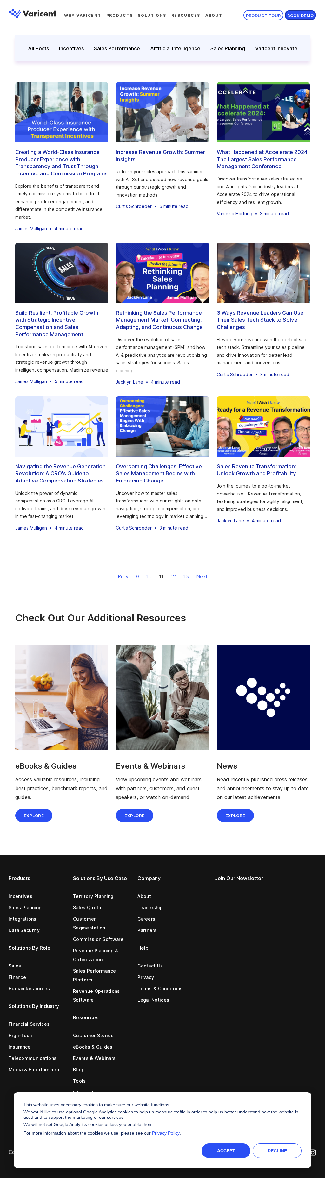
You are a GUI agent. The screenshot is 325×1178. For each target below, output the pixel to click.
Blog (78, 1069)
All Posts (38, 48)
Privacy (145, 977)
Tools (79, 1081)
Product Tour (263, 15)
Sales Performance (117, 48)
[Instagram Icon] (312, 1152)
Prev (123, 576)
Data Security (24, 930)
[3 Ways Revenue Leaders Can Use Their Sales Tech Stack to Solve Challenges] (263, 273)
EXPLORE (134, 815)
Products (119, 15)
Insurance (20, 1046)
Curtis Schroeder (134, 206)
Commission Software (98, 939)
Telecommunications (32, 1058)
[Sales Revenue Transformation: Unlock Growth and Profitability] (263, 426)
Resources (185, 15)
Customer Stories (93, 1035)
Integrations (22, 919)
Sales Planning (227, 48)
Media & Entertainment (35, 1069)
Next (202, 576)
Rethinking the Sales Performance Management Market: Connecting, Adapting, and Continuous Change (159, 320)
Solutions (152, 15)
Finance (17, 977)
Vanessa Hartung (234, 213)
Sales (15, 965)
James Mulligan (31, 228)
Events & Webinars (94, 1058)
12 (173, 576)
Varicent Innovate (276, 48)
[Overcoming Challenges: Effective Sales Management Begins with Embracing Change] (162, 426)
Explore (34, 815)
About (213, 15)
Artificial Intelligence (175, 48)
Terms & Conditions (159, 988)
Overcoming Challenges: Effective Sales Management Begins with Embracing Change (159, 473)
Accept (226, 1150)
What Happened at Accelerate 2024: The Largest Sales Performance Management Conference (263, 159)
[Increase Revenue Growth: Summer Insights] (162, 112)
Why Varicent (82, 15)
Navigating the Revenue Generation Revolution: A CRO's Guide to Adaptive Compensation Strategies (60, 473)
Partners (146, 930)
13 (186, 576)
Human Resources (29, 988)
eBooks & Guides (93, 1046)
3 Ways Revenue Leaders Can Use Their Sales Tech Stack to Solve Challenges (260, 320)
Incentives (71, 48)
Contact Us (150, 965)
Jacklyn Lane (129, 382)
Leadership (150, 907)
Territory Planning (93, 896)
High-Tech (20, 1035)
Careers (146, 919)
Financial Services (29, 1024)
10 (149, 576)
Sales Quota (87, 907)
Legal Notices (153, 1000)
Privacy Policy (166, 1133)
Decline (277, 1150)
